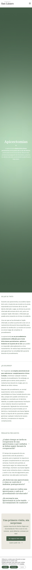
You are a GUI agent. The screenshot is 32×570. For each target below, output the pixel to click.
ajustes (22, 564)
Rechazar (13, 567)
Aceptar (5, 567)
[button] (16, 444)
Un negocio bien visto (16, 538)
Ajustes (22, 567)
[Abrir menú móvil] (30, 3)
